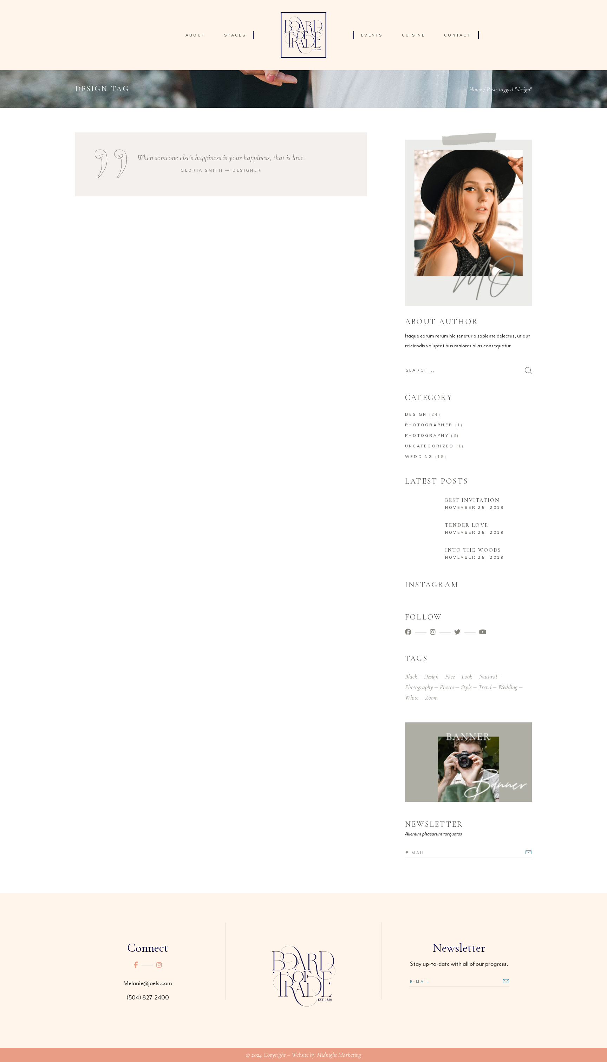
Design (416, 414)
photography (419, 687)
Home (475, 89)
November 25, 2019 (474, 507)
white (411, 697)
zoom (431, 697)
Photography (427, 435)
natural (488, 676)
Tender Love (466, 525)
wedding (507, 687)
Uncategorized (429, 446)
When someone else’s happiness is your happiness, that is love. (221, 157)
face (450, 676)
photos (447, 687)
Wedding (419, 456)
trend (484, 687)
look (467, 676)
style (466, 687)
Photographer (429, 424)
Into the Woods (473, 550)
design (431, 676)
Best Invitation (472, 500)
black (411, 676)
